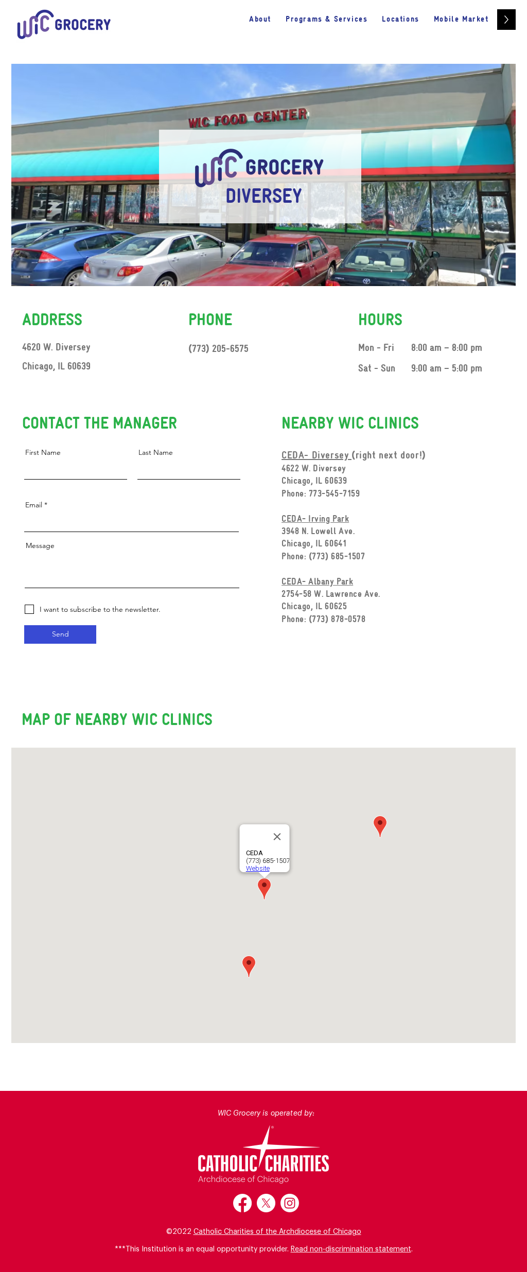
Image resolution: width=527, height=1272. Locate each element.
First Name (43, 452)
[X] (266, 1203)
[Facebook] (242, 1203)
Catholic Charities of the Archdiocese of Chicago (277, 1231)
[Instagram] (289, 1203)
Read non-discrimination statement (351, 1249)
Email (33, 504)
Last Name (155, 452)
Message (40, 545)
